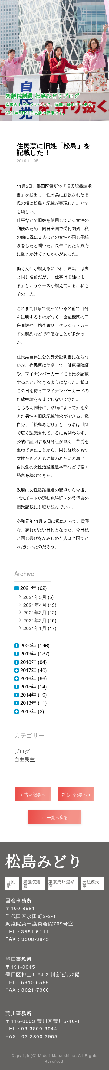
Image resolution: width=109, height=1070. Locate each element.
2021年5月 (35, 597)
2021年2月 (35, 620)
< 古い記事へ (33, 794)
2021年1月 (35, 628)
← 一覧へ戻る (54, 817)
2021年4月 (35, 604)
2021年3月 (35, 612)
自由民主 (24, 759)
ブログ (22, 751)
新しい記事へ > (76, 794)
